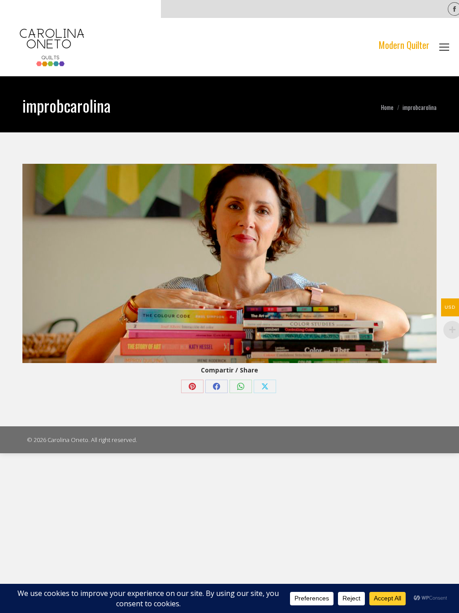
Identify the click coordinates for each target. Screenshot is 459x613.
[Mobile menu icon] (444, 47)
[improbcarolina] (229, 263)
